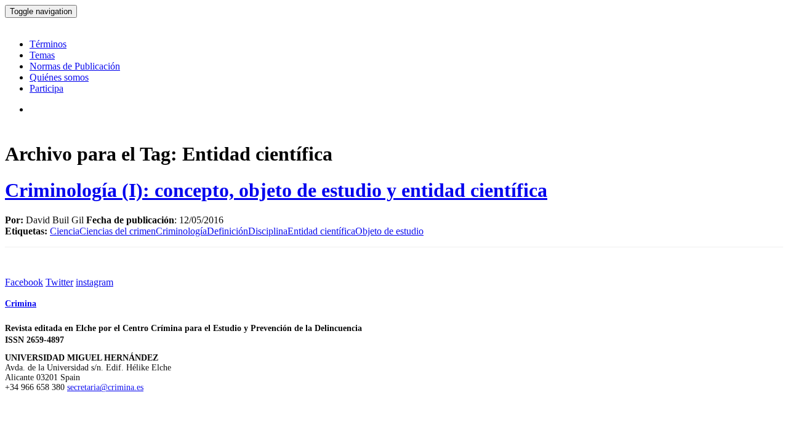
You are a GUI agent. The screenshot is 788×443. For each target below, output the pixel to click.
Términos (48, 44)
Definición (227, 231)
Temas (42, 55)
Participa (46, 88)
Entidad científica (321, 231)
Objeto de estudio (389, 231)
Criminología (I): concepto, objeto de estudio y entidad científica (276, 190)
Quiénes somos (59, 77)
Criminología (181, 231)
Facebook (24, 282)
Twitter (59, 282)
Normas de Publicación (75, 66)
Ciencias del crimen (117, 231)
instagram (94, 282)
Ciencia (64, 231)
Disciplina (267, 231)
